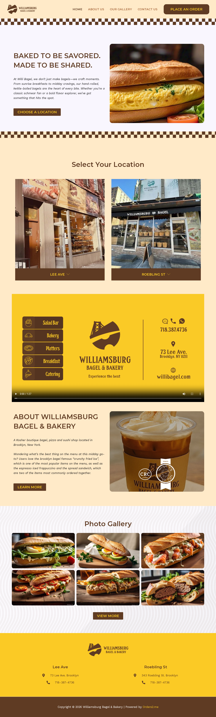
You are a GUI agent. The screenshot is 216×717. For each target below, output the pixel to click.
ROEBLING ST (154, 274)
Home (77, 9)
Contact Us (147, 9)
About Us (96, 9)
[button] (186, 9)
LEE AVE (58, 274)
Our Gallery (121, 9)
